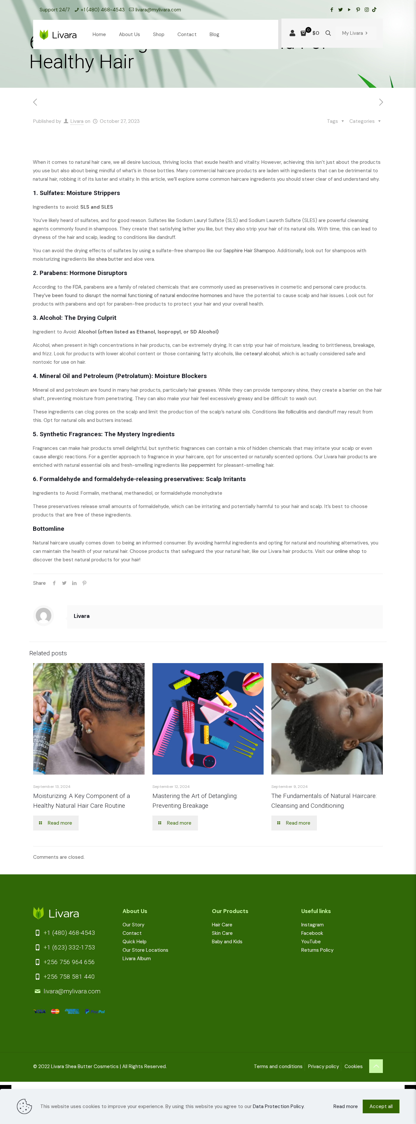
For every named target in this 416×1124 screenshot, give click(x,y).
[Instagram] (366, 10)
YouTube (311, 941)
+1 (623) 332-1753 (68, 947)
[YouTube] (349, 10)
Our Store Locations (145, 950)
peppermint (202, 465)
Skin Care (222, 933)
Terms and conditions (278, 1066)
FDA (77, 287)
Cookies (353, 1066)
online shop (347, 551)
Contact (132, 933)
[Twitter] (340, 10)
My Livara (352, 33)
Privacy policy (323, 1066)
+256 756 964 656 (68, 962)
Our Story (133, 924)
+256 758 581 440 (68, 976)
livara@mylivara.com (158, 10)
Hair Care (222, 924)
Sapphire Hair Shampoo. (249, 250)
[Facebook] (331, 10)
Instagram (312, 924)
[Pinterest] (358, 10)
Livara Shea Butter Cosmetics (85, 1066)
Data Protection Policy (278, 1106)
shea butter (109, 259)
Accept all (381, 1106)
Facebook (312, 933)
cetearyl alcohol (261, 353)
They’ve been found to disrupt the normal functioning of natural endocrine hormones (128, 295)
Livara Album (137, 958)
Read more (345, 1106)
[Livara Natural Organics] (58, 34)
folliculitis (296, 412)
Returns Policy (317, 950)
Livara (77, 121)
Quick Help (135, 941)
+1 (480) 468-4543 (103, 10)
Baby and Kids (227, 941)
